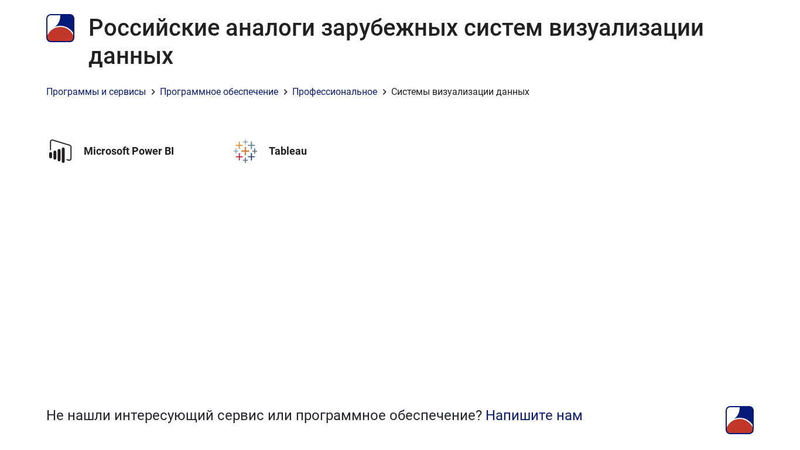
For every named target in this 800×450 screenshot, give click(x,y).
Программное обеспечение (219, 91)
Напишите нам (534, 415)
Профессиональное (334, 91)
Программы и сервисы (96, 91)
